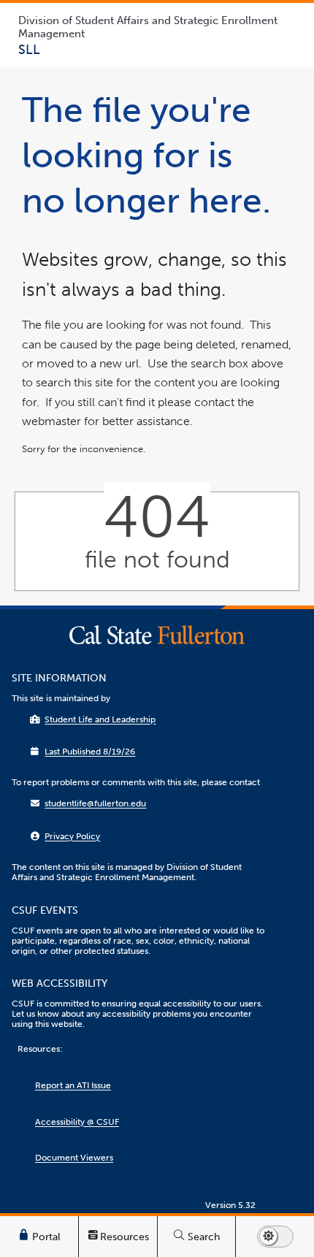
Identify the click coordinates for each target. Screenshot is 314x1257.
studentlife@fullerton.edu (95, 803)
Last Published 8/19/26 (90, 751)
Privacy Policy (72, 836)
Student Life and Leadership (100, 719)
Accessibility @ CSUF (77, 1122)
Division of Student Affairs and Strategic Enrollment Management (147, 27)
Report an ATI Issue (73, 1085)
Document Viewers (74, 1158)
